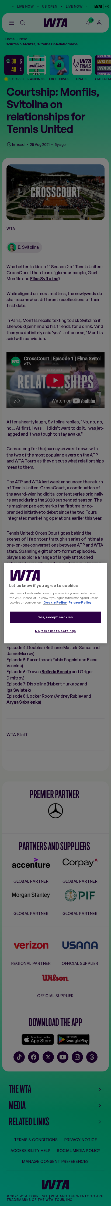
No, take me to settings (55, 631)
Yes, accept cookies (55, 617)
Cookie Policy (55, 602)
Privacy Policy (79, 602)
